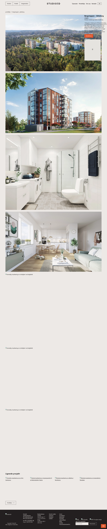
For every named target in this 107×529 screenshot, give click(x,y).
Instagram (51, 515)
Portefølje (82, 4)
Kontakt (94, 4)
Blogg (60, 521)
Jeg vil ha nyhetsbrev (80, 521)
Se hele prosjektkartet (91, 64)
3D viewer (61, 518)
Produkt (16, 3)
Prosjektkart (62, 515)
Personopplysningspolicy (64, 524)
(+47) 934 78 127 (28, 518)
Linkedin (51, 518)
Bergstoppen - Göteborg (18, 12)
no (99, 3)
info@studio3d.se (27, 515)
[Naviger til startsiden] (53, 3)
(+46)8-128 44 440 (29, 517)
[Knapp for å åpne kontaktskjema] (103, 526)
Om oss (88, 4)
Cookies (61, 522)
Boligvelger (61, 517)
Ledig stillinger (62, 520)
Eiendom (9, 3)
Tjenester (75, 4)
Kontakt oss (89, 36)
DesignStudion (24, 3)
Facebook (51, 517)
